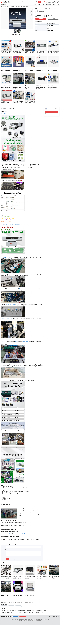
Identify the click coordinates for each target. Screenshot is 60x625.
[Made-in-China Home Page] (5, 2)
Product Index (45, 619)
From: (5, 547)
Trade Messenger (15, 616)
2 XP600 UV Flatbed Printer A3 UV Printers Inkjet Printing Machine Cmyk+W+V (5, 593)
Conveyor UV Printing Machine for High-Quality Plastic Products (41, 85)
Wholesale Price (35, 619)
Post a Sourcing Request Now (25, 559)
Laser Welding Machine (31, 533)
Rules (58, 4)
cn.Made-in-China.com (38, 620)
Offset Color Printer (18, 606)
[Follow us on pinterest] (57, 616)
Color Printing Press (19, 6)
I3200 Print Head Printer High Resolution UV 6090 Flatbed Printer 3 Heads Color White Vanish (18, 593)
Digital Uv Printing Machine (5, 612)
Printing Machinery (12, 6)
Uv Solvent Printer (19, 612)
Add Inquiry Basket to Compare (17, 34)
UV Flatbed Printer (5, 534)
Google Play (8, 616)
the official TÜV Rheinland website (26, 505)
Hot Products (12, 619)
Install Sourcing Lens (23, 616)
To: (5, 549)
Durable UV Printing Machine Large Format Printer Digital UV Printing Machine (41, 52)
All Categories (4, 4)
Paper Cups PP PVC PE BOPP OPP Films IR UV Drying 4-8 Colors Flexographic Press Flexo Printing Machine (5, 102)
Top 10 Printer (26, 612)
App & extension (48, 4)
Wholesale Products (30, 619)
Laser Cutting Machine (9, 533)
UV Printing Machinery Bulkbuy (39, 612)
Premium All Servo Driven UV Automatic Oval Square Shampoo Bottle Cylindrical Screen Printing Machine (30, 102)
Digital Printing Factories (13, 610)
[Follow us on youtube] (56, 616)
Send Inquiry (41, 18)
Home (2, 6)
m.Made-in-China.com (32, 620)
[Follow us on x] (53, 616)
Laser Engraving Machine (23, 533)
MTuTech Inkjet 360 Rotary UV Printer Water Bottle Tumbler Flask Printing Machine (18, 69)
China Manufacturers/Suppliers (23, 619)
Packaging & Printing (6, 6)
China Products (16, 619)
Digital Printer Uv (13, 612)
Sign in (58, 2)
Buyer (39, 4)
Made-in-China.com (26, 620)
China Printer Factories (5, 610)
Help (43, 4)
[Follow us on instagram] (54, 616)
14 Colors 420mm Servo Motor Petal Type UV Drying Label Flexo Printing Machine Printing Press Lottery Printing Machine (30, 52)
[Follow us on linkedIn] (58, 616)
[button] (36, 1)
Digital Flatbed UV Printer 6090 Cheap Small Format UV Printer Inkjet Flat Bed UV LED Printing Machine (6, 577)
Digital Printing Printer (47, 610)
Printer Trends (31, 612)
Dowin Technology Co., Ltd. (40, 11)
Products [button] (15, 1)
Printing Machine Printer (39, 610)
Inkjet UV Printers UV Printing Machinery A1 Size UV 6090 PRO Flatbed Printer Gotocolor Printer (17, 577)
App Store (3, 616)
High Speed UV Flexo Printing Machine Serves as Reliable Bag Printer (18, 52)
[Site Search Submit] (39, 2)
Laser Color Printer (11, 606)
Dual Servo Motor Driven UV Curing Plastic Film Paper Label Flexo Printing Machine (18, 85)
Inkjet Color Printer (25, 6)
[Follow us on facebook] (52, 616)
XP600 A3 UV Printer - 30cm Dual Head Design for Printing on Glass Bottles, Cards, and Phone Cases (42, 577)
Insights (48, 619)
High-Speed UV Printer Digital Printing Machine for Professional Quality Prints (41, 69)
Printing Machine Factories (30, 610)
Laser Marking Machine (16, 533)
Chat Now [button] (53, 18)
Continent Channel (40, 619)
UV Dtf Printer (37, 533)
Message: (4, 551)
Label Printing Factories (21, 610)
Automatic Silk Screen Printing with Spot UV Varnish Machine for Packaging (53, 69)
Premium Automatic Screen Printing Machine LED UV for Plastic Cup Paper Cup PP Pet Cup (53, 85)
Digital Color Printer (4, 606)
